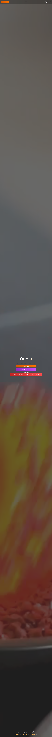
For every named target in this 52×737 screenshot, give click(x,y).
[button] (26, 1)
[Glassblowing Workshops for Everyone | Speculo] (48, 2)
